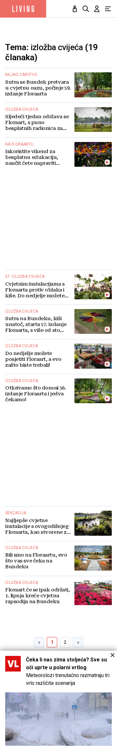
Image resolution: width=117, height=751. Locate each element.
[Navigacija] (108, 9)
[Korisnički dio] (97, 9)
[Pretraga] (86, 9)
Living (23, 9)
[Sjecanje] (75, 9)
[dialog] (58, 701)
